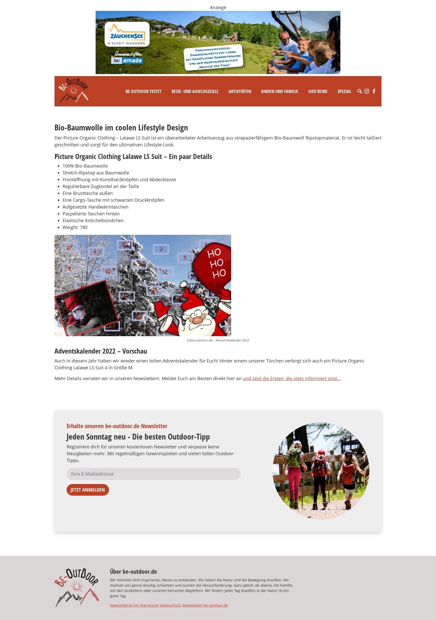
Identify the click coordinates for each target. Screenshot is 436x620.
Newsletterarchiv (124, 605)
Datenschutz (170, 605)
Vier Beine (318, 91)
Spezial (344, 91)
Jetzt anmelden (88, 489)
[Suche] (359, 91)
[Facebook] (373, 91)
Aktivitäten (240, 91)
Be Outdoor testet (143, 91)
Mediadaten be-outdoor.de (205, 605)
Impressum (149, 605)
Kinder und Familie (279, 91)
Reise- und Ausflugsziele (195, 91)
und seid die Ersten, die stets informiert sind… (291, 378)
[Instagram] (366, 91)
